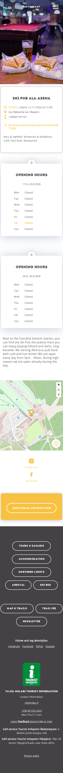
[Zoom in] (58, 384)
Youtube (50, 646)
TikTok (39, 646)
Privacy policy (31, 755)
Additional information (31, 508)
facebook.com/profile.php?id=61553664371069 (34, 127)
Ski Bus (45, 585)
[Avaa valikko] (56, 7)
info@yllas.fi (31, 702)
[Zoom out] (58, 389)
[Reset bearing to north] (58, 394)
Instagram (14, 646)
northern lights (32, 572)
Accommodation (32, 559)
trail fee (49, 608)
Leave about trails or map (31, 721)
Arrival (18, 585)
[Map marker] (31, 413)
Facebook (27, 646)
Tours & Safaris (31, 546)
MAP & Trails (17, 608)
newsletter (31, 621)
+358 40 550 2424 (31, 710)
